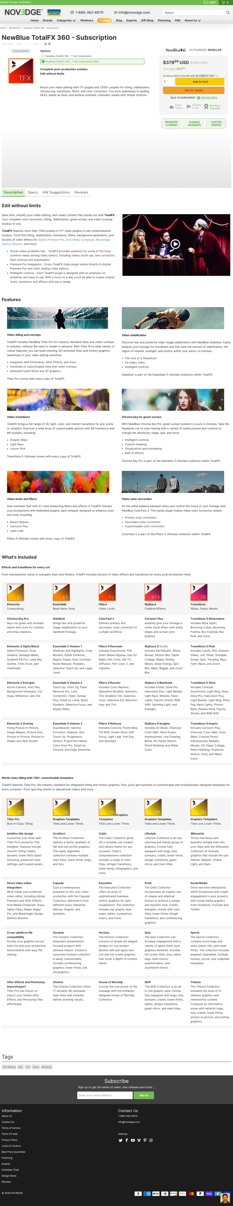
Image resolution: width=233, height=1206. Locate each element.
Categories (64, 20)
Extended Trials (10, 1169)
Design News (9, 1175)
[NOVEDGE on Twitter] (120, 1140)
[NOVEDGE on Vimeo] (139, 1140)
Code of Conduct (11, 1145)
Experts (131, 20)
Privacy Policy (9, 1139)
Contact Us (8, 1121)
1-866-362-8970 (89, 12)
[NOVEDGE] (24, 12)
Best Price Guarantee (215, 107)
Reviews (6, 1181)
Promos (104, 20)
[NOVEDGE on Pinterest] (145, 1140)
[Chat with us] (225, 1198)
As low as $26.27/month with (179, 75)
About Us (191, 20)
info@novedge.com (134, 12)
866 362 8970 (209, 97)
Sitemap (122, 1133)
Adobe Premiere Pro (51, 239)
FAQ (177, 20)
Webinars (86, 20)
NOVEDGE (17, 1192)
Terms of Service (11, 1127)
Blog (119, 20)
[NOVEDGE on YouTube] (132, 1140)
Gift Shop (147, 20)
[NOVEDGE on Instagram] (151, 1140)
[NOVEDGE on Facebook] (126, 1140)
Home (35, 20)
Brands (48, 20)
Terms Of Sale (9, 1133)
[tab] (13, 193)
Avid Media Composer (80, 239)
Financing (164, 20)
